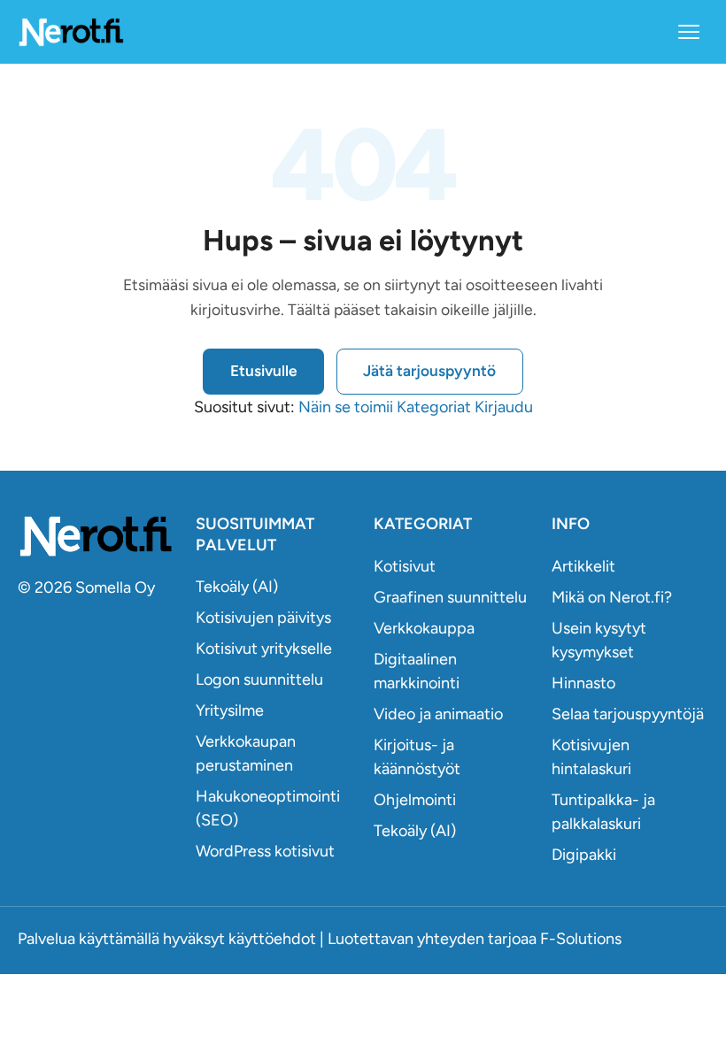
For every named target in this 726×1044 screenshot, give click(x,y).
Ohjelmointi (415, 800)
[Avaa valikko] (688, 31)
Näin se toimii (345, 407)
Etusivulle (263, 371)
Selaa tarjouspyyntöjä (628, 714)
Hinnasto (583, 683)
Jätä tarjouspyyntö (429, 371)
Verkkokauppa (424, 628)
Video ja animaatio (438, 714)
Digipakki (584, 854)
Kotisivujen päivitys (263, 617)
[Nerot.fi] (96, 535)
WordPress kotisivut (265, 851)
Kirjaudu (504, 407)
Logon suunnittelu (259, 679)
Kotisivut (405, 566)
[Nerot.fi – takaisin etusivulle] (71, 31)
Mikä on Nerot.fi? (612, 597)
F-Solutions (581, 938)
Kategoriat (434, 407)
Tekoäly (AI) (237, 586)
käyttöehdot (272, 938)
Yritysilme (230, 710)
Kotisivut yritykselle (264, 648)
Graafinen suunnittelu (450, 597)
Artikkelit (583, 566)
